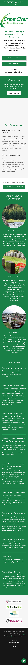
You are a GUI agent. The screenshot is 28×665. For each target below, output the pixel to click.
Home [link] (14, 646)
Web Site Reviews (14, 64)
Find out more (14, 93)
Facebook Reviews (14, 58)
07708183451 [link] (13, 70)
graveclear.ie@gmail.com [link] (14, 72)
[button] (4, 9)
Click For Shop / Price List (14, 187)
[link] (14, 642)
